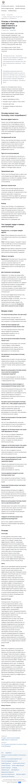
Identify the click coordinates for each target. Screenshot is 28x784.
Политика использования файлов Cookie (11, 759)
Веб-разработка (15, 769)
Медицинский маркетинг (7, 772)
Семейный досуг (12, 10)
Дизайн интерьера (20, 8)
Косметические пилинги (7, 6)
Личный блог (10, 14)
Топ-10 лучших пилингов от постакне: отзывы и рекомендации (14, 744)
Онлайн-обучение (20, 6)
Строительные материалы (7, 776)
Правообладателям (6, 763)
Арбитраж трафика (21, 774)
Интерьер (4, 10)
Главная (3, 14)
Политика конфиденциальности (9, 761)
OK (19, 782)
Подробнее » (8, 752)
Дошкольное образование (7, 774)
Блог (2, 752)
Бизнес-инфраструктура (7, 8)
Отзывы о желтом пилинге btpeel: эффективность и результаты (10, 738)
